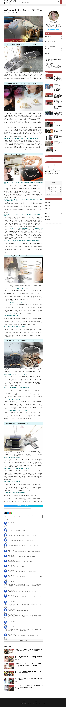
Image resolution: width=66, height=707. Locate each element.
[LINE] (11, 513)
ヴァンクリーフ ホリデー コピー (51, 62)
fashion (47, 164)
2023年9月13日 (10, 560)
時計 (47, 48)
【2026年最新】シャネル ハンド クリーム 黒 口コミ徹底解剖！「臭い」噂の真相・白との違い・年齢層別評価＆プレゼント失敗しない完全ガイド (58, 105)
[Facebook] (4, 513)
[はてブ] (8, 513)
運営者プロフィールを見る (53, 29)
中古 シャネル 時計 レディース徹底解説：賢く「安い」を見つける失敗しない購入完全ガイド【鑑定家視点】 (58, 88)
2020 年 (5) (48, 219)
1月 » (49, 194)
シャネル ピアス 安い (49, 63)
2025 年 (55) (48, 205)
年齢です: (54, 21)
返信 (14, 522)
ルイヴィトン (52, 164)
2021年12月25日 (10, 614)
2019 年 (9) (48, 222)
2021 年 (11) (48, 216)
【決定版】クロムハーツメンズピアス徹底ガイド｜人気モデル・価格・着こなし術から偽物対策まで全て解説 (29, 686)
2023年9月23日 (10, 550)
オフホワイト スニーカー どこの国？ (58, 150)
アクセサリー (11, 649)
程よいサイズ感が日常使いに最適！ (58, 137)
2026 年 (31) (48, 202)
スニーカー (56, 173)
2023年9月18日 (10, 555)
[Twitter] (6, 513)
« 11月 (47, 194)
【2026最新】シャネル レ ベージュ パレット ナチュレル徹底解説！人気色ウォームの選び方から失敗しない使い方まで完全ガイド (58, 79)
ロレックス (47, 169)
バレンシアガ (57, 171)
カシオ (47, 173)
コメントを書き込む (23, 640)
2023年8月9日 (10, 575)
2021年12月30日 (10, 609)
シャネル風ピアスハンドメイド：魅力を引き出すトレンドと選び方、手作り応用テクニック (28, 679)
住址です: (51, 22)
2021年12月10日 (10, 634)
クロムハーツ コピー (49, 64)
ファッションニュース (50, 46)
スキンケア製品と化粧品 (26, 2)
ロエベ (58, 169)
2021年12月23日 (10, 621)
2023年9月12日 (10, 565)
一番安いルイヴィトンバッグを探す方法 (58, 125)
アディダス (51, 173)
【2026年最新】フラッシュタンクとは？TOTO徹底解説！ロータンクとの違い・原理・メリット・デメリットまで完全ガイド (29, 650)
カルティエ (51, 171)
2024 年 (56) (48, 208)
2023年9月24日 (10, 544)
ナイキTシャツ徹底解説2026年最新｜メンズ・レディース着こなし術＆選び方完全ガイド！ (58, 114)
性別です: (47, 22)
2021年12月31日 (10, 601)
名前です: (47, 21)
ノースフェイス (58, 164)
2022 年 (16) (48, 213)
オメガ (47, 171)
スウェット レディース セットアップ (58, 143)
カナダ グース (53, 169)
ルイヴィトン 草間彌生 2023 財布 (58, 131)
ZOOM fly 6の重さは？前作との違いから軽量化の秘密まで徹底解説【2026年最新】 (58, 96)
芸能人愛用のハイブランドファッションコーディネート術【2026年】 (12, 2)
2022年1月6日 (10, 590)
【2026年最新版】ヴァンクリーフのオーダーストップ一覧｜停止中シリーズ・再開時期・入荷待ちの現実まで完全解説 (28, 664)
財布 (47, 53)
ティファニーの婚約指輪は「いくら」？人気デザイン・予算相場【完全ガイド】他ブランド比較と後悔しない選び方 (28, 657)
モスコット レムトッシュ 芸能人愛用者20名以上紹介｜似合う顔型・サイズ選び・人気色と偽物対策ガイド (28, 672)
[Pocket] (10, 513)
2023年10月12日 (10, 522)
